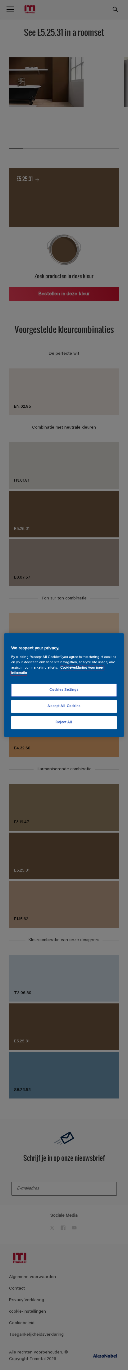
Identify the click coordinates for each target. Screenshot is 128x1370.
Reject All (64, 722)
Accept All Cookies (64, 706)
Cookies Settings (63, 690)
